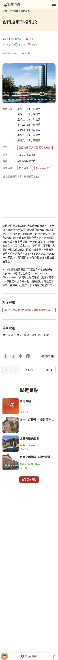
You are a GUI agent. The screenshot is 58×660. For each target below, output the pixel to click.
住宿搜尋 (25, 11)
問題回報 (49, 356)
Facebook (41, 168)
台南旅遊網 (11, 4)
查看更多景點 (29, 479)
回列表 (29, 370)
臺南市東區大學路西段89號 (34, 147)
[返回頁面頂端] (53, 656)
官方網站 (23, 168)
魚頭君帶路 (31, 656)
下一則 (45, 370)
